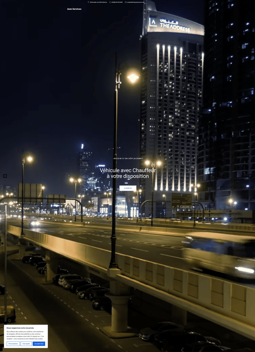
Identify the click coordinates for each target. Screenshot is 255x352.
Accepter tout (39, 344)
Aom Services (74, 9)
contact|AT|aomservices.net (135, 2)
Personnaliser (13, 344)
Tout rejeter (26, 344)
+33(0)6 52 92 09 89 (116, 2)
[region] (26, 336)
